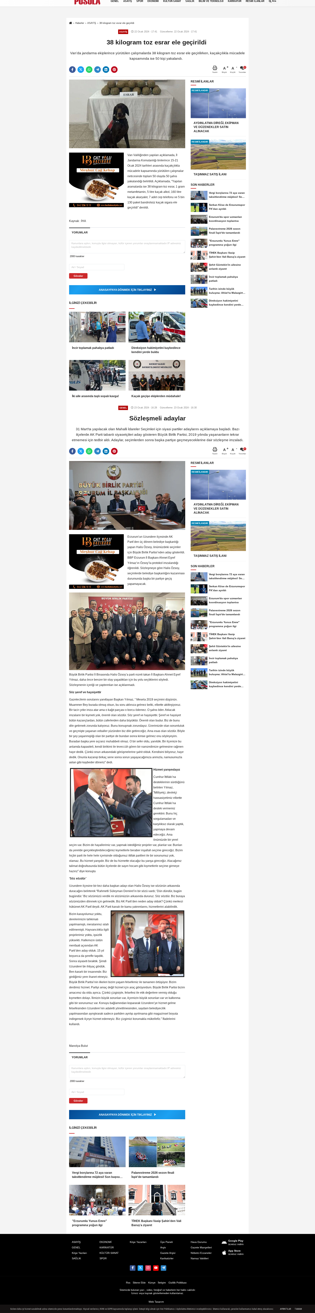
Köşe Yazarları (138, 1242)
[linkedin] (106, 69)
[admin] (163, 1268)
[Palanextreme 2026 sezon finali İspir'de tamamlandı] (157, 1152)
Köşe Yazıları (79, 1253)
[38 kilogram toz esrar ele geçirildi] (127, 113)
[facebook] (72, 69)
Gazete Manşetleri (201, 1247)
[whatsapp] (89, 69)
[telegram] (97, 69)
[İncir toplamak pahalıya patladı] (97, 327)
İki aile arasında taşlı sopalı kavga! (95, 396)
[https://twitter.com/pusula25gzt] (140, 1268)
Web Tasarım (156, 1301)
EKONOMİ (106, 1242)
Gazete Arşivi (167, 1253)
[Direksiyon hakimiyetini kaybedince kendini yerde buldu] (157, 327)
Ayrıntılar (285, 1309)
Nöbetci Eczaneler (201, 1253)
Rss (128, 1282)
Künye (151, 1282)
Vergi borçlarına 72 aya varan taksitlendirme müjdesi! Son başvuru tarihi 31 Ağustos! (97, 1175)
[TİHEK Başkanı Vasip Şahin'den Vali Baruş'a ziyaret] (157, 1200)
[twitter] (80, 69)
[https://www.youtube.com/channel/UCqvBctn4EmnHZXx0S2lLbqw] (156, 1268)
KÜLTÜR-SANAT (109, 1253)
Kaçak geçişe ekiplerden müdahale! (156, 396)
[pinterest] (114, 69)
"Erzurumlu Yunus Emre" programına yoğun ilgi (89, 1223)
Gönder (78, 275)
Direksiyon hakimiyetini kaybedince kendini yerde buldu (155, 349)
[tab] (79, 232)
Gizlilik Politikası (177, 1282)
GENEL (76, 1247)
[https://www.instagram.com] (148, 1268)
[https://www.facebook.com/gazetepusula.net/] (132, 1268)
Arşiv (163, 1247)
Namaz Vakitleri (200, 1258)
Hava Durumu (199, 1242)
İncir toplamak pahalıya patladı (93, 347)
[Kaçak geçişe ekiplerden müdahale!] (157, 375)
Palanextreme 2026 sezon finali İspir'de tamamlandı (152, 1174)
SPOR (103, 1258)
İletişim (162, 1282)
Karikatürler (167, 1258)
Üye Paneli (166, 1242)
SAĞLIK (76, 1258)
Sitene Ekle (139, 1282)
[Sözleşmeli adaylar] (127, 495)
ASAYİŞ (76, 1242)
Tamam (298, 1309)
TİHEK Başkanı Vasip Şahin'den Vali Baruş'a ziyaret (156, 1223)
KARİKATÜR (107, 1247)
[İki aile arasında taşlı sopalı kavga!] (97, 375)
